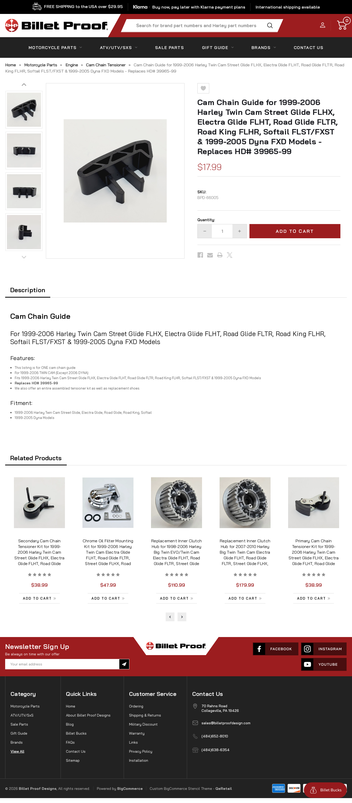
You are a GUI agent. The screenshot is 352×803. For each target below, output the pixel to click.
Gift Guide (215, 47)
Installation (138, 760)
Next (24, 84)
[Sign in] (322, 25)
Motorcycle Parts (53, 47)
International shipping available (288, 7)
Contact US (308, 47)
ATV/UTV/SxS (116, 47)
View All (17, 751)
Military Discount (143, 724)
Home (70, 706)
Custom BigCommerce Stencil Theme (181, 788)
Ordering (136, 706)
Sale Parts (169, 47)
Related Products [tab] (36, 458)
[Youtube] (324, 664)
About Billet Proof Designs (88, 715)
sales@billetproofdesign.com (226, 723)
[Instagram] (324, 649)
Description (27, 290)
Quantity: (206, 219)
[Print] (220, 255)
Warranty (137, 733)
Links (133, 742)
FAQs (70, 742)
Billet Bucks (76, 733)
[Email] (210, 255)
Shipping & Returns (145, 715)
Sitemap (73, 760)
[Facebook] (200, 255)
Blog (70, 724)
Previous (24, 257)
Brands (261, 47)
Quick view (39, 503)
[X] (229, 255)
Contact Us (76, 751)
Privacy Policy (140, 751)
